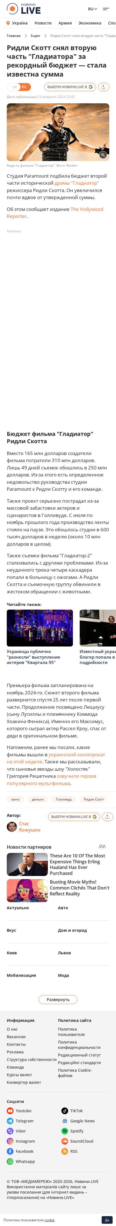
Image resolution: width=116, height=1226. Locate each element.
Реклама (15, 1052)
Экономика (90, 23)
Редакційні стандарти (79, 1062)
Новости (43, 23)
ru (90, 9)
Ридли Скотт (94, 799)
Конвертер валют (24, 1082)
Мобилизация (21, 975)
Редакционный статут (79, 1055)
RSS (73, 1151)
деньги (38, 799)
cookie (49, 1220)
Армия (65, 23)
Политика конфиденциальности (79, 1044)
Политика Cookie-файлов (75, 1072)
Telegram (25, 1121)
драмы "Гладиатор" (77, 183)
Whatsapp (25, 1161)
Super (35, 35)
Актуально (18, 907)
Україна (20, 23)
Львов (64, 952)
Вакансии (16, 1036)
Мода (63, 975)
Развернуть (58, 999)
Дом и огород (72, 930)
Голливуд (64, 799)
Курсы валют (19, 1074)
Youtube (24, 1110)
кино (15, 799)
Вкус (11, 930)
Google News (82, 1121)
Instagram (25, 1141)
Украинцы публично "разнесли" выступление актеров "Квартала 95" (33, 656)
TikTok (76, 1110)
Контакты (16, 1044)
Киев (12, 952)
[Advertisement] (58, 294)
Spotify (76, 1131)
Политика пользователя (71, 1031)
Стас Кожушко (30, 827)
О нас (12, 1029)
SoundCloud (81, 1141)
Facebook (25, 1151)
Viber (21, 1131)
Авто (63, 907)
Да (107, 1220)
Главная (14, 35)
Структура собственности (32, 1059)
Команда (15, 1067)
